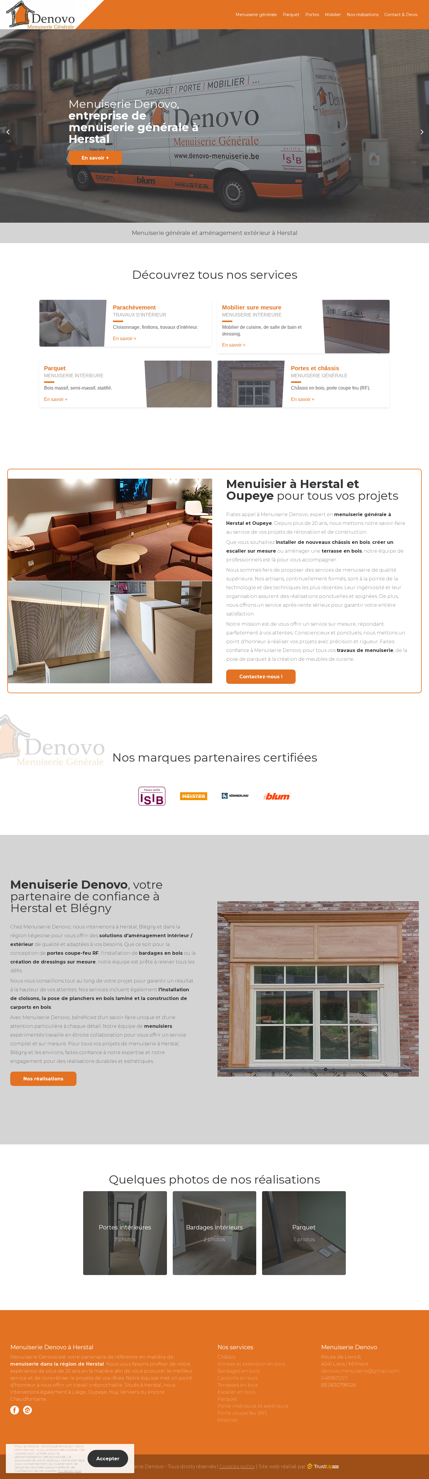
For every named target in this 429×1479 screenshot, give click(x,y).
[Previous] (8, 131)
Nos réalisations (363, 14)
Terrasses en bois (237, 1385)
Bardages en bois (238, 1371)
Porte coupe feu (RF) (242, 1413)
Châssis (226, 1357)
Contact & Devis (400, 14)
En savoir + (95, 158)
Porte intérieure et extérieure (253, 1406)
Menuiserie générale (256, 14)
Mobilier (333, 14)
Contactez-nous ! (260, 676)
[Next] (421, 131)
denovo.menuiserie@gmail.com (360, 1371)
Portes (312, 14)
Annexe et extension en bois (251, 1364)
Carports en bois (237, 1378)
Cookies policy (237, 1466)
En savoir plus (69, 1470)
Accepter (107, 1458)
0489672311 (334, 1378)
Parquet (291, 14)
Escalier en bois (236, 1392)
